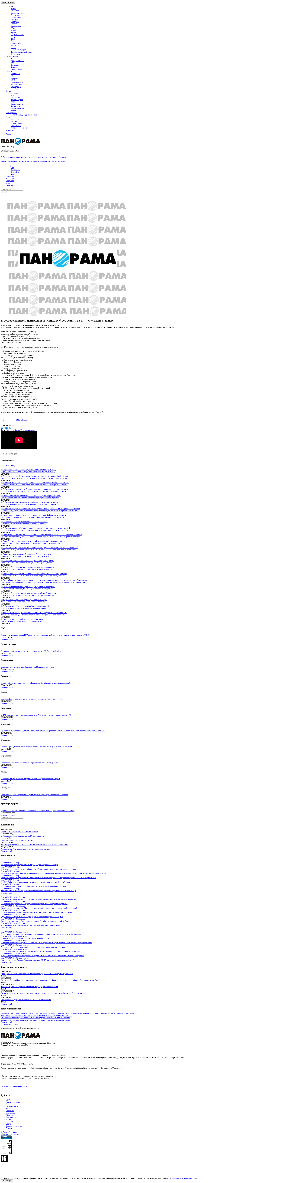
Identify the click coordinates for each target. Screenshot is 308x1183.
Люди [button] (8, 117)
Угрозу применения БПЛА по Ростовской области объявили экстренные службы (34, 845)
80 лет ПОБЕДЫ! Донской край (24, 115)
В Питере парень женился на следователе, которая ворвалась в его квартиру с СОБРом (37, 912)
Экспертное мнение (19, 128)
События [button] (9, 6)
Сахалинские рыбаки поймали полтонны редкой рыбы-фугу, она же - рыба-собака (35, 921)
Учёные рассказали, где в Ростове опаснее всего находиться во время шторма (33, 161)
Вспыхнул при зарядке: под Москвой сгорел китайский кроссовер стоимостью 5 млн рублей (39, 908)
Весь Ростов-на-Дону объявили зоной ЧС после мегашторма (26, 1000)
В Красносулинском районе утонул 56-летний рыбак (22, 836)
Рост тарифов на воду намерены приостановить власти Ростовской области (32, 699)
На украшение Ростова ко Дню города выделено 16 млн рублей (27, 589)
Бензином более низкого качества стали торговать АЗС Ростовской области (32, 651)
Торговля (14, 89)
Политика (15, 15)
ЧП (12, 58)
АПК (13, 80)
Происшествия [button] (12, 56)
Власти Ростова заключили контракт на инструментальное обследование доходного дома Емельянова (43, 582)
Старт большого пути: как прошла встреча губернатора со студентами (30, 763)
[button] (11, 165)
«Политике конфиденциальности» (183, 1178)
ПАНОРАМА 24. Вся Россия (13, 897)
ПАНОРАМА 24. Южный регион (15, 932)
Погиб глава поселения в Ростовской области (19, 832)
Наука (13, 41)
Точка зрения (16, 126)
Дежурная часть (17, 61)
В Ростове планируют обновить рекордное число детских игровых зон (30, 504)
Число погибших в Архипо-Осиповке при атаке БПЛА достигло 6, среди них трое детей (37, 960)
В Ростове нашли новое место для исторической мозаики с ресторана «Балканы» (34, 157)
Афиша (13, 32)
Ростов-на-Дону (12, 430)
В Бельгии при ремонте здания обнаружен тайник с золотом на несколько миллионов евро (38, 869)
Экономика (15, 74)
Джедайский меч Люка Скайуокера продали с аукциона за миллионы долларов (33, 886)
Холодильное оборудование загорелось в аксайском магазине (26, 849)
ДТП (13, 63)
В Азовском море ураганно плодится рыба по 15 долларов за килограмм (30, 779)
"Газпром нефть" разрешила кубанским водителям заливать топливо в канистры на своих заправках (42, 956)
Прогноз (14, 24)
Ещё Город (10, 465)
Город (13, 37)
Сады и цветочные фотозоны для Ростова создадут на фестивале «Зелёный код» (34, 478)
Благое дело (15, 106)
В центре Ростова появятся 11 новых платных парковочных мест (27, 569)
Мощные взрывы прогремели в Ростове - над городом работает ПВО (29, 987)
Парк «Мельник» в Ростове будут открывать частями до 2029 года (28, 472)
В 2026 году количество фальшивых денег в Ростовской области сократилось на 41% (36, 715)
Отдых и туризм (17, 104)
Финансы (14, 78)
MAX (18, 420)
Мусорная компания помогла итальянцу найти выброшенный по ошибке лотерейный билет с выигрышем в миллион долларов (53, 873)
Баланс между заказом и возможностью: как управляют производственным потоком (35, 1020)
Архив (8, 134)
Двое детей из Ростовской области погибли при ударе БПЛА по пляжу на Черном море (37, 974)
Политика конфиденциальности (14, 1086)
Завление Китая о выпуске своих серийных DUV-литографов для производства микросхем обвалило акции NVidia (48, 878)
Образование (16, 17)
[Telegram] (10, 428)
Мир (12, 168)
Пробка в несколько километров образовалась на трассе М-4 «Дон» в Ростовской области (37, 811)
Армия (13, 30)
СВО (13, 28)
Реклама (14, 45)
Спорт (13, 48)
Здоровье (14, 93)
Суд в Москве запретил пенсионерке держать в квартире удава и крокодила (32, 917)
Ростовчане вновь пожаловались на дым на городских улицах (26, 563)
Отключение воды (27, 430)
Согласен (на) (7, 1181)
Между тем (10, 130)
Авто (13, 102)
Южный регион (17, 172)
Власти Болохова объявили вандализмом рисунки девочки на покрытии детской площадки (38, 899)
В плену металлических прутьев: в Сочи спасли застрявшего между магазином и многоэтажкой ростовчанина (46, 943)
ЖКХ (13, 39)
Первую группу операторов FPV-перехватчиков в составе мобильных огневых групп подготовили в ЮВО (45, 635)
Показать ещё (6, 851)
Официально (16, 43)
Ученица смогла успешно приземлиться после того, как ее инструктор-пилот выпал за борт (38, 891)
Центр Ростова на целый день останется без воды (21, 621)
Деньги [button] (9, 71)
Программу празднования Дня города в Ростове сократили (25, 556)
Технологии (15, 97)
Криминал (15, 65)
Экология (14, 110)
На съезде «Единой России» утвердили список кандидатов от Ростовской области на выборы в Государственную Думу (50, 980)
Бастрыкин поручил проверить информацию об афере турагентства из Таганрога (34, 795)
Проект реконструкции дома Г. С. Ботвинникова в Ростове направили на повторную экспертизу (40, 537)
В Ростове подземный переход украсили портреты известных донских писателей (34, 530)
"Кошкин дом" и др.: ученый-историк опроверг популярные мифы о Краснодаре (34, 947)
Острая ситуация (17, 13)
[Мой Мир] (7, 428)
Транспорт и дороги (19, 50)
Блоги (13, 174)
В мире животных (18, 108)
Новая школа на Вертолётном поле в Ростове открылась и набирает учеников (33, 576)
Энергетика (15, 54)
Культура (14, 19)
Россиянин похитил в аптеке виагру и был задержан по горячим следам (30, 925)
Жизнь (8, 1119)
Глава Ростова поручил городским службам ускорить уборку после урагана (32, 543)
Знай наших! (16, 119)
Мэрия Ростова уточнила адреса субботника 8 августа (23, 602)
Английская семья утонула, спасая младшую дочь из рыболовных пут (29, 865)
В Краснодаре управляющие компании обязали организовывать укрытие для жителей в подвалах (41, 934)
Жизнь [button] (8, 91)
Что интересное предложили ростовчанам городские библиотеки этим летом (32, 517)
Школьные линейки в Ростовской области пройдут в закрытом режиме (30, 498)
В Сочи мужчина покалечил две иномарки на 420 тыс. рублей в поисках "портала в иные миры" (41, 951)
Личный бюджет (17, 84)
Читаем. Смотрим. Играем (21, 52)
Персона (14, 121)
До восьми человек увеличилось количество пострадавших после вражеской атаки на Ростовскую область (44, 993)
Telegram (24, 420)
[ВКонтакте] (2, 428)
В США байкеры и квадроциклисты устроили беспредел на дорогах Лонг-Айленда (35, 882)
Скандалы (15, 22)
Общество (15, 11)
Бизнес (13, 76)
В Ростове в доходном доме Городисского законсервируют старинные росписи (33, 491)
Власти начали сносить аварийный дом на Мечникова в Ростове (27, 667)
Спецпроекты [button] (11, 113)
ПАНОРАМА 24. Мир (10, 862)
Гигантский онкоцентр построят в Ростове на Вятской (23, 524)
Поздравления (16, 123)
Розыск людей (16, 69)
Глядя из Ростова (17, 35)
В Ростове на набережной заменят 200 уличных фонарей (24, 608)
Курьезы (14, 67)
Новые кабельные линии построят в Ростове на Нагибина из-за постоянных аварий (35, 683)
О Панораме (6, 1024)
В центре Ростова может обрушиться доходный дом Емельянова (27, 595)
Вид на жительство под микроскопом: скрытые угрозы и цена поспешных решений (35, 1018)
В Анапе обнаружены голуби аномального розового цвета (25, 938)
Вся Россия (15, 170)
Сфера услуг (16, 87)
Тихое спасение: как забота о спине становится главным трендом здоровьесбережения (36, 1016)
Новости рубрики (8, 639)
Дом (12, 95)
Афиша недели (17, 100)
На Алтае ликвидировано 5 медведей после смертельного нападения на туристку (34, 904)
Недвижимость (17, 82)
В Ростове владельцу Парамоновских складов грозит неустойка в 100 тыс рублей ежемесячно (39, 511)
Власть (13, 9)
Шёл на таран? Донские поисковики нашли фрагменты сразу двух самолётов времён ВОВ (38, 747)
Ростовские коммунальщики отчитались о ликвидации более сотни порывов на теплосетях (38, 550)
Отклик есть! (16, 26)
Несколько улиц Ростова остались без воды (18, 840)
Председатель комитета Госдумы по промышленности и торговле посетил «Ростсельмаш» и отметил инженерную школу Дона (53, 731)
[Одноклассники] (5, 428)
